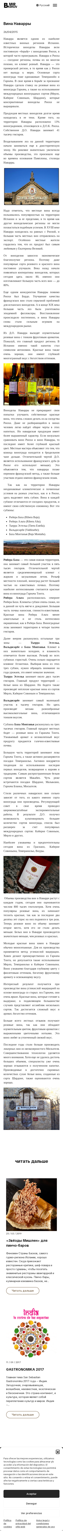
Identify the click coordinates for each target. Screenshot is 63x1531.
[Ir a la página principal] (11, 5)
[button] (57, 1451)
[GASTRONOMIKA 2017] (31, 1333)
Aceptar (31, 1494)
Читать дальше (23, 1291)
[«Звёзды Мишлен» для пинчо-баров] (31, 1204)
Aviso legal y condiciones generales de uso (45, 1523)
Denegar (31, 1503)
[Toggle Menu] (55, 5)
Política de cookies (8, 1523)
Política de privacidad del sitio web (23, 1523)
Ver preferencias (31, 1513)
